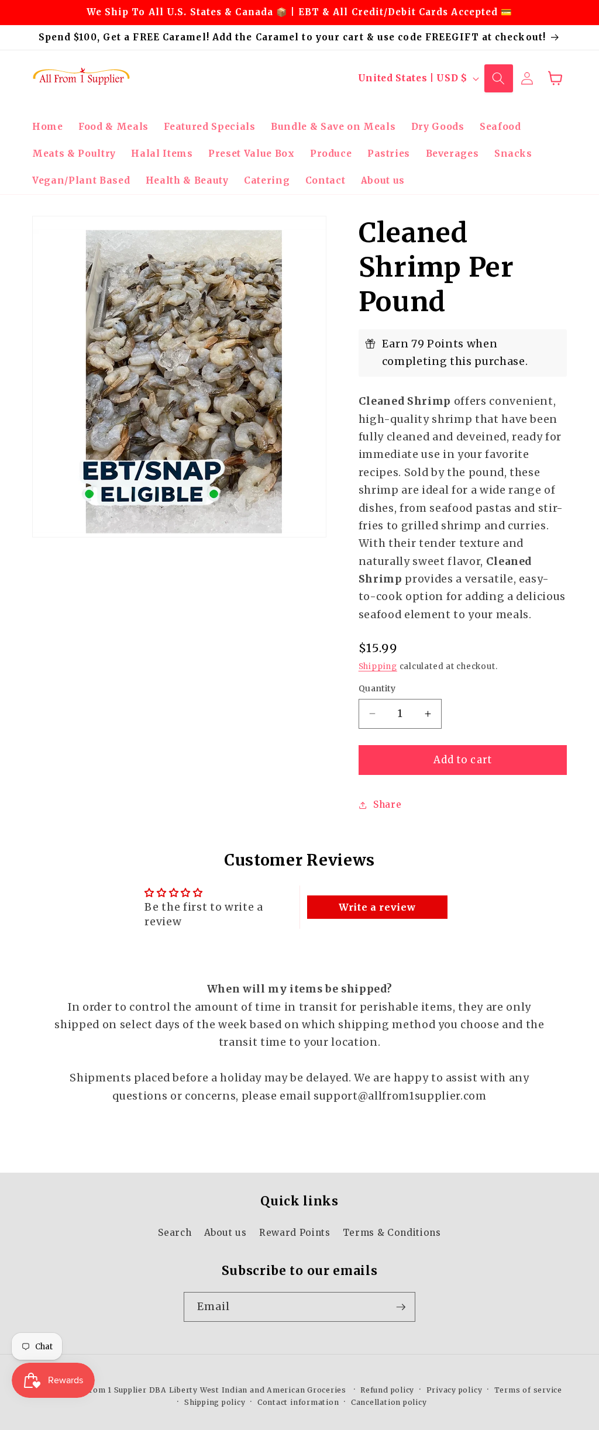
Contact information (298, 1402)
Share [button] (387, 804)
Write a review (377, 907)
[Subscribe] (401, 1307)
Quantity (377, 688)
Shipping (378, 666)
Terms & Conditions (392, 1232)
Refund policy (387, 1390)
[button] (498, 78)
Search (174, 1232)
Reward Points (295, 1232)
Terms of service (528, 1390)
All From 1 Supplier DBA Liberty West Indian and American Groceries (208, 1390)
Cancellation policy (389, 1402)
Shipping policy (215, 1402)
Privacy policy (454, 1390)
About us (225, 1232)
